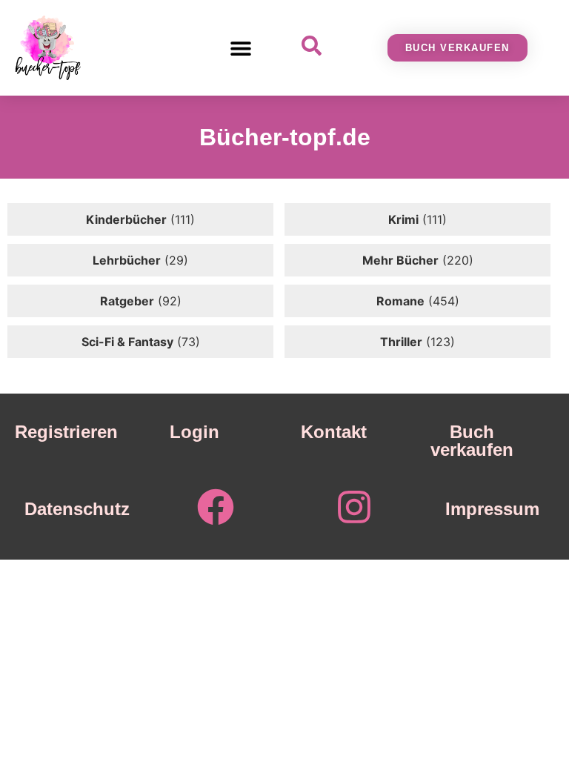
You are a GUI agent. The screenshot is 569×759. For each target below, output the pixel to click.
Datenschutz (77, 509)
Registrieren (66, 432)
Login (194, 432)
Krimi (403, 219)
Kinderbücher (126, 219)
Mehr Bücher (400, 260)
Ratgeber (127, 301)
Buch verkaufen (471, 441)
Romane (400, 301)
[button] (241, 47)
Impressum (492, 509)
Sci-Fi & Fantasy (127, 341)
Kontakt (334, 432)
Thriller (401, 341)
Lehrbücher (127, 260)
